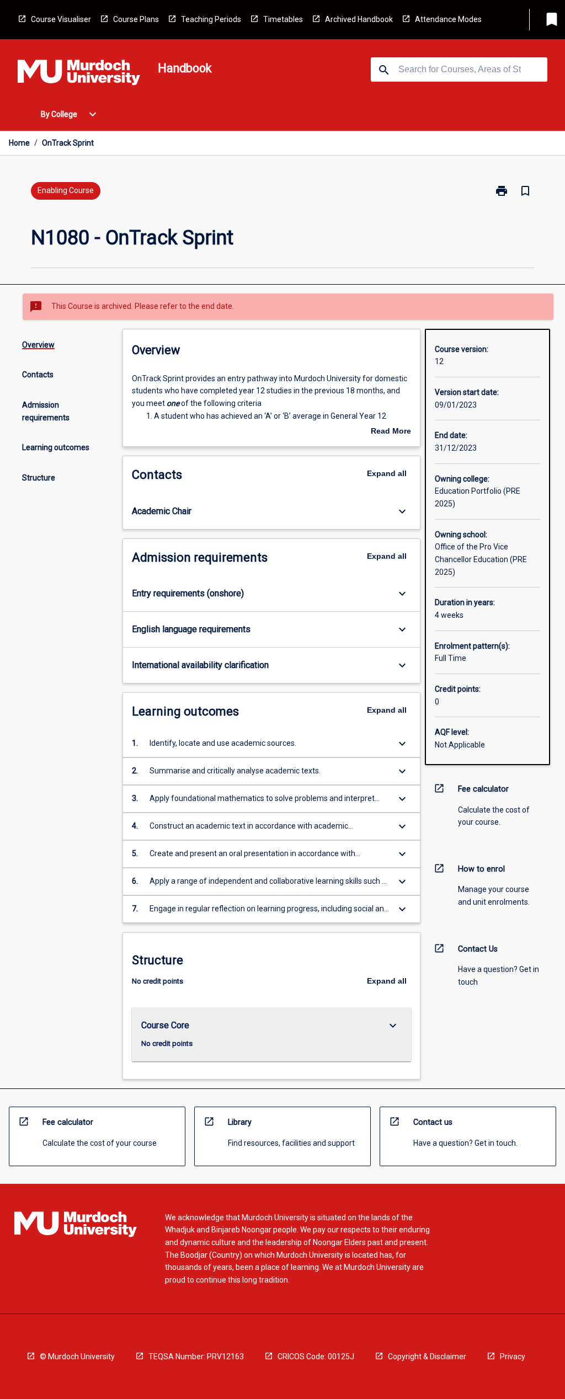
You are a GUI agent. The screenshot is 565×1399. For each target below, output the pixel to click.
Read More (391, 431)
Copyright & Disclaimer (427, 1356)
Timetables (283, 19)
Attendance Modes (448, 19)
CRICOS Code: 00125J (316, 1356)
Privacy (512, 1356)
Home (19, 142)
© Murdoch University (77, 1356)
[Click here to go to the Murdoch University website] (79, 74)
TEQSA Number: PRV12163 (196, 1356)
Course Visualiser (61, 19)
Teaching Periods (211, 19)
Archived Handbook (359, 19)
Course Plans (136, 19)
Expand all (387, 473)
